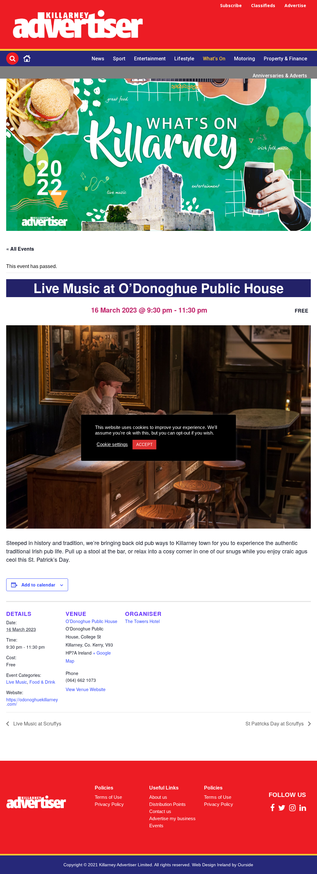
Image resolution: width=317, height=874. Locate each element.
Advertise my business (172, 818)
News (98, 59)
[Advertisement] (233, 25)
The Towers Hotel (142, 621)
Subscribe (231, 5)
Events (156, 825)
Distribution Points (167, 804)
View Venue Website (86, 689)
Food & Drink (42, 682)
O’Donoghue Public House (91, 621)
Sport (119, 59)
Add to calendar (38, 585)
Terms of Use (108, 797)
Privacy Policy (109, 804)
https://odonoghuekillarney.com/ (32, 701)
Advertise (295, 5)
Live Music (16, 682)
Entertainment (150, 59)
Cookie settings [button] (112, 444)
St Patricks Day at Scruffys (275, 723)
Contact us (160, 811)
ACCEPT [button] (144, 444)
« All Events (20, 248)
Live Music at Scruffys (36, 723)
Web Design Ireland (211, 864)
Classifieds (263, 5)
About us (158, 797)
